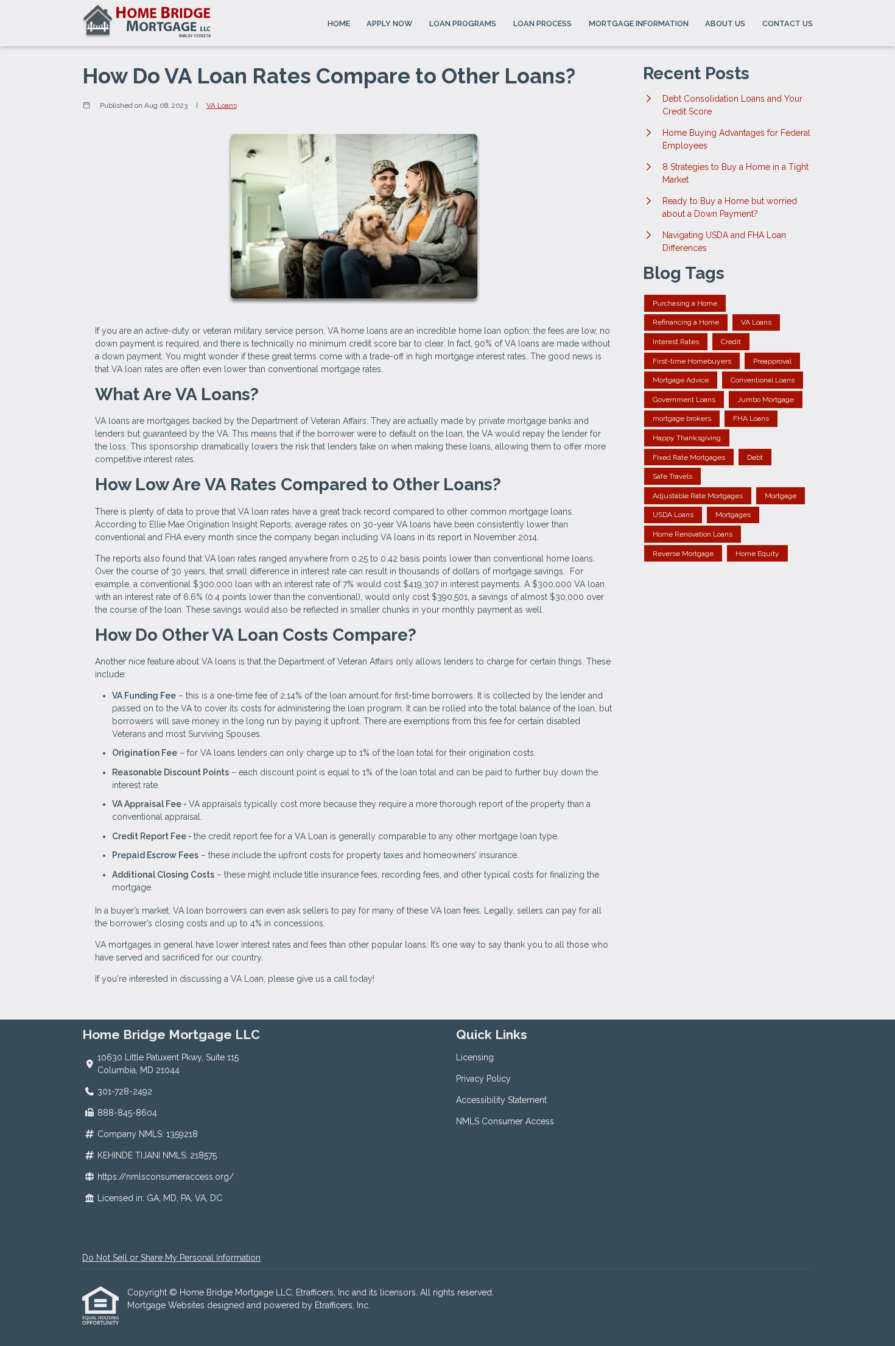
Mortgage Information (639, 23)
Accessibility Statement (501, 1100)
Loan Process (542, 23)
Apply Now (389, 23)
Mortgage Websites (167, 1305)
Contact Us (787, 23)
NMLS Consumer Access (505, 1121)
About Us (725, 23)
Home (339, 23)
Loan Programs (462, 23)
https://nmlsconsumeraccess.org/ (165, 1177)
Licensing (475, 1057)
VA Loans (221, 105)
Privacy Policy (483, 1078)
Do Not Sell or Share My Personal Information (171, 1258)
